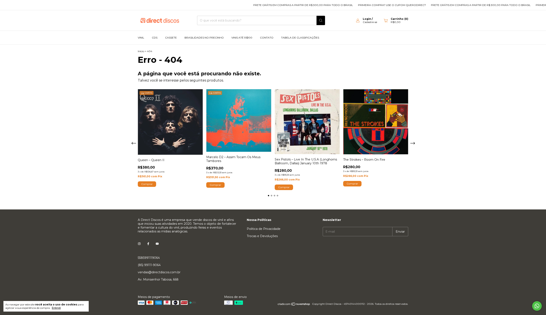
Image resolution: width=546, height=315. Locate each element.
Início (141, 51)
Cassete (171, 37)
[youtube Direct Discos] (157, 244)
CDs (154, 37)
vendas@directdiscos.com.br (159, 272)
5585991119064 (149, 258)
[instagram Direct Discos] (139, 244)
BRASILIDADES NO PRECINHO (204, 37)
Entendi (56, 307)
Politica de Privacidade (263, 229)
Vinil (141, 37)
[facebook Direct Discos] (148, 244)
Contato (266, 37)
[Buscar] (321, 20)
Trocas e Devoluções (262, 236)
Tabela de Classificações (300, 37)
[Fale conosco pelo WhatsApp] (537, 306)
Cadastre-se (370, 22)
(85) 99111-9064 (149, 265)
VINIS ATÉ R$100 (241, 37)
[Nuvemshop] (294, 304)
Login (367, 18)
